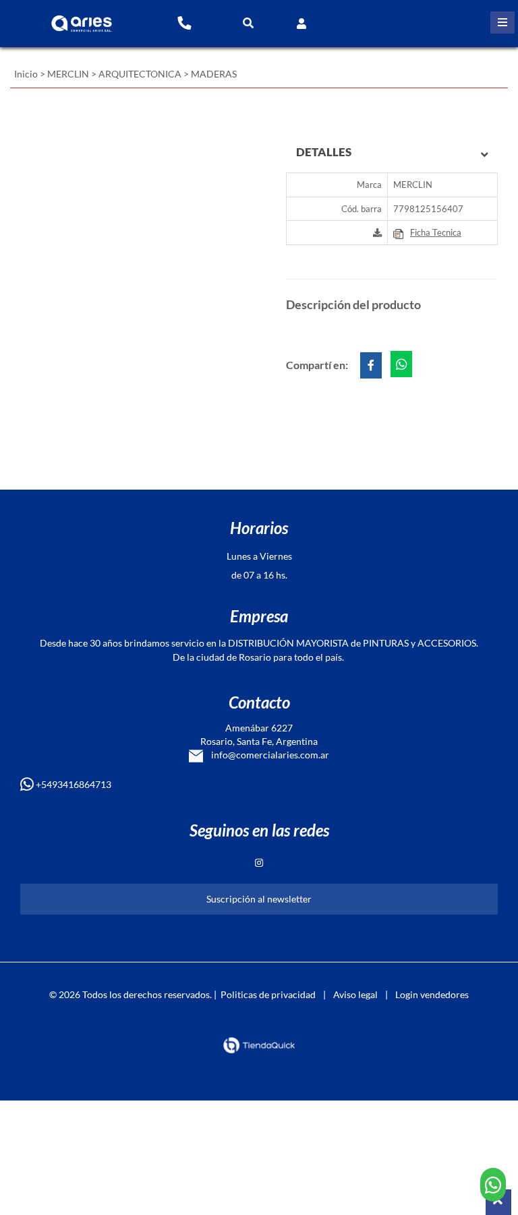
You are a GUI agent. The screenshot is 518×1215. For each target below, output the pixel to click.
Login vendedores (432, 994)
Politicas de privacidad (268, 994)
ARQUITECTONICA (139, 73)
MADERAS (214, 73)
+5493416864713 (72, 784)
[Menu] (502, 22)
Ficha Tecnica (435, 232)
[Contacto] (184, 22)
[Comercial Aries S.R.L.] (78, 19)
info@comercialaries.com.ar (266, 754)
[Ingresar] (301, 22)
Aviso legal (355, 994)
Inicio (26, 73)
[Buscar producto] (248, 22)
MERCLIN (68, 73)
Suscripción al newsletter (259, 899)
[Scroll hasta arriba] (498, 1202)
